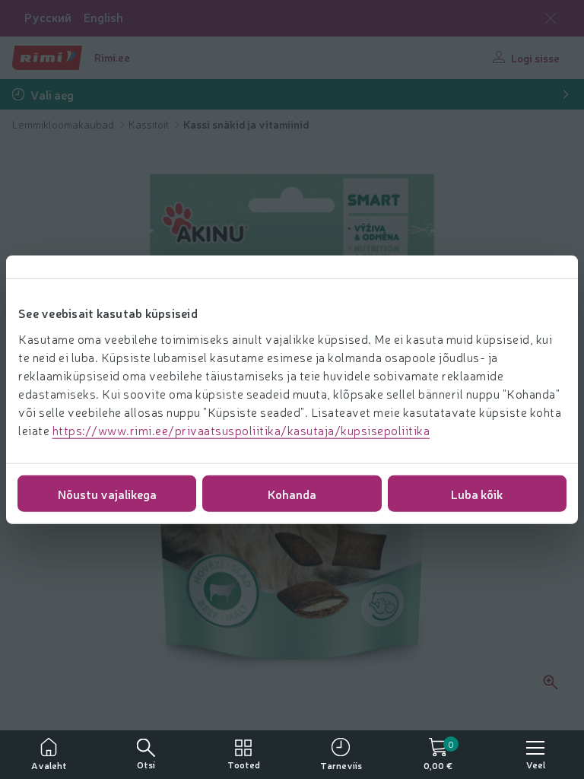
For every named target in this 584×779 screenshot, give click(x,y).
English (103, 17)
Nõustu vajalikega (107, 493)
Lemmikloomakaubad (64, 124)
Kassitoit (150, 124)
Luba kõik (477, 493)
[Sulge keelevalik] (550, 18)
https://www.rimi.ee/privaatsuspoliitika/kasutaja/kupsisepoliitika (241, 429)
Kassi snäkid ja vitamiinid (246, 124)
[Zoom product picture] (550, 682)
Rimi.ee (112, 57)
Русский (47, 17)
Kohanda (292, 493)
